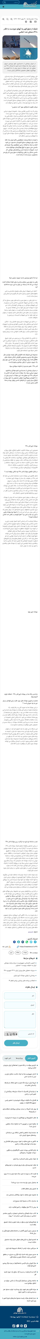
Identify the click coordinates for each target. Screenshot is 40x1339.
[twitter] (30, 942)
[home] (20, 1311)
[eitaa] (13, 1325)
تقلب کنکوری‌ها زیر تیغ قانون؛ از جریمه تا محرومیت (20, 1118)
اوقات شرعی (34, 1321)
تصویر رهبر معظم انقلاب (28, 1189)
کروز (11, 953)
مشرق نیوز (30, 932)
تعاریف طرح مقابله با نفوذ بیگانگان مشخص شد (21, 1195)
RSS (28, 1321)
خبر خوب (8, 1058)
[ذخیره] (31, 21)
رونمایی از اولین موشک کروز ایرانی (24, 975)
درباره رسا (32, 1316)
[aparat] (21, 1325)
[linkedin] (22, 942)
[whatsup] (26, 942)
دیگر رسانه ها (30, 19)
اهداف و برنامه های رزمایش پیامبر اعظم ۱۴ (22, 981)
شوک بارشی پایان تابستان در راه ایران (24, 1159)
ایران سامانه (16, 1336)
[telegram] (34, 942)
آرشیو (18, 1316)
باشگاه (17, 953)
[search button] (5, 2)
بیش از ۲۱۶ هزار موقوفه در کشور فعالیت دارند (22, 1207)
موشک (25, 953)
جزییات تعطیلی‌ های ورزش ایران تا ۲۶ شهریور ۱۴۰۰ (19, 970)
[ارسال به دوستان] (35, 21)
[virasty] (17, 1325)
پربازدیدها (19, 1058)
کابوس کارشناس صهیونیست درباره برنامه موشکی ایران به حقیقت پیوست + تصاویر (20, 964)
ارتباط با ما (25, 1316)
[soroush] (18, 942)
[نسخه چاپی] (26, 21)
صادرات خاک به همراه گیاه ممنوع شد (24, 1201)
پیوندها (13, 1316)
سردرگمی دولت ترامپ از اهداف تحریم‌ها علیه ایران (21, 1248)
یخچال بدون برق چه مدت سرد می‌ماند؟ (23, 1182)
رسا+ (36, 19)
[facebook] (14, 942)
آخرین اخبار (31, 1058)
